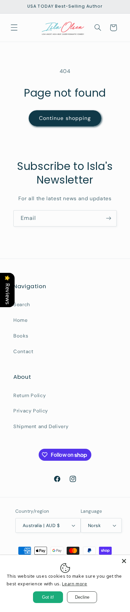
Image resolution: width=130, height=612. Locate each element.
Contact (23, 351)
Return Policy (29, 395)
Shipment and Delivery (40, 426)
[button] (14, 27)
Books (20, 335)
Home (20, 320)
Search (21, 304)
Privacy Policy (30, 410)
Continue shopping (65, 118)
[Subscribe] (108, 218)
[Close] (124, 561)
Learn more (74, 584)
